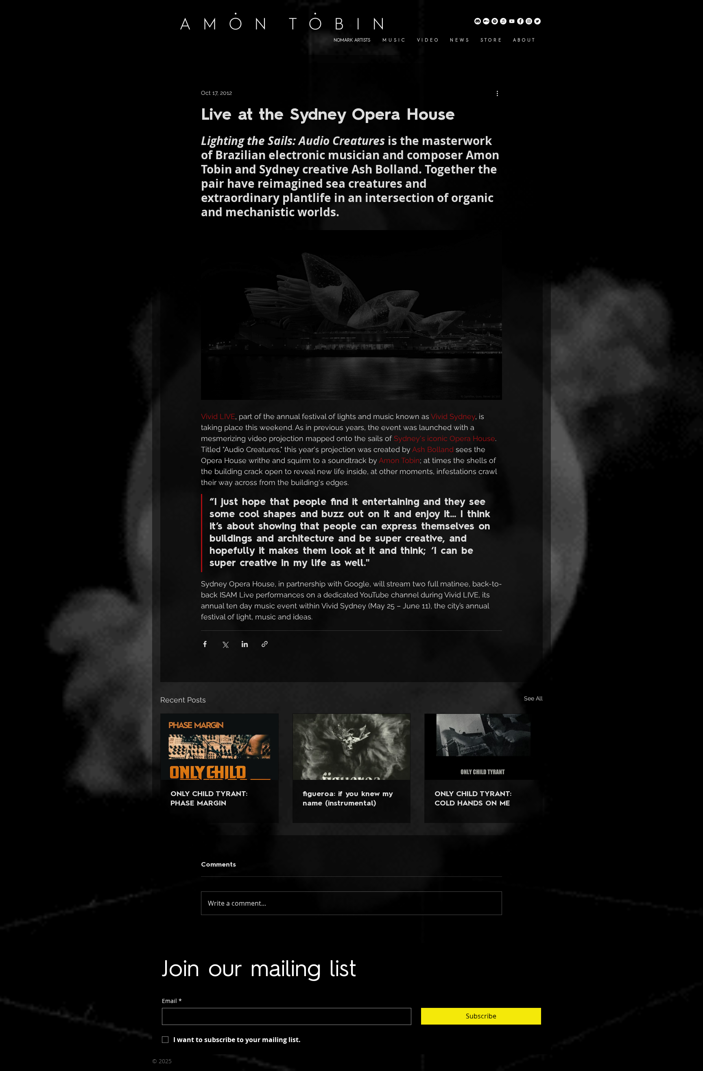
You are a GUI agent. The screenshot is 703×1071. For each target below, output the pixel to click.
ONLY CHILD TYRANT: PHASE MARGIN (208, 798)
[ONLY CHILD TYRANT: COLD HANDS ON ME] (483, 747)
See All (533, 698)
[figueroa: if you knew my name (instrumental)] (351, 747)
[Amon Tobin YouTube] (512, 21)
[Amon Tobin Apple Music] (503, 21)
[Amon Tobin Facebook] (520, 21)
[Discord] (477, 21)
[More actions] (497, 93)
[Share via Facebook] (205, 644)
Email (172, 1001)
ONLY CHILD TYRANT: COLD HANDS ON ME (472, 798)
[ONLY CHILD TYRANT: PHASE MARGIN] (219, 747)
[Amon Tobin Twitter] (537, 21)
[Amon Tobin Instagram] (529, 21)
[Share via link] (265, 644)
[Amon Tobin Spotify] (494, 21)
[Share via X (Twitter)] (225, 644)
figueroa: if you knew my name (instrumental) (347, 798)
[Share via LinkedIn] (245, 644)
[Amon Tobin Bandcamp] (486, 21)
